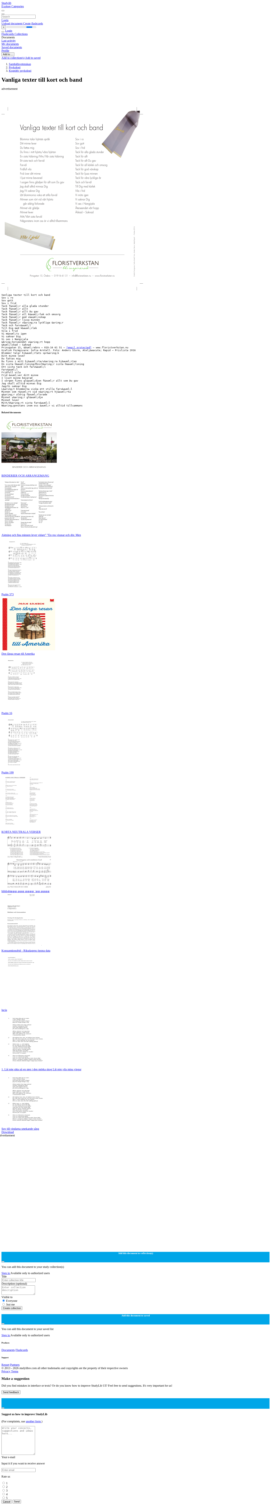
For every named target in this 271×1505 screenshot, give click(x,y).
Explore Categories (12, 6)
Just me (10, 1304)
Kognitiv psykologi (20, 70)
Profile (5, 50)
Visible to (7, 1297)
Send (17, 1501)
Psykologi (14, 67)
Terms (14, 1371)
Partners (15, 1364)
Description (14, 1283)
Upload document (12, 23)
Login (4, 20)
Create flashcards (33, 23)
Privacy (6, 1371)
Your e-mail (8, 1457)
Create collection (12, 1308)
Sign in (5, 1273)
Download (7, 1132)
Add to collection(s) (13, 57)
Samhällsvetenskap (20, 64)
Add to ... (8, 54)
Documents (8, 1350)
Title (4, 1276)
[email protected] (78, 347)
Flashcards (8, 34)
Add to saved (33, 57)
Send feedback (11, 1392)
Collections (21, 34)
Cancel (6, 1501)
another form (33, 1421)
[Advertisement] (112, 99)
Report (5, 1364)
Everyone (11, 1300)
